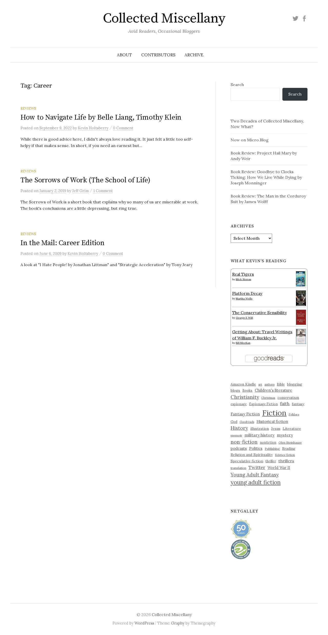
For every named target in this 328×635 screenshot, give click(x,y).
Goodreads (247, 422)
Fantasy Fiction (245, 414)
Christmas (268, 398)
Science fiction (285, 455)
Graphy (177, 623)
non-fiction (244, 442)
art (260, 384)
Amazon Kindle (243, 384)
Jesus (275, 428)
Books (247, 390)
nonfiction (268, 442)
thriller (270, 461)
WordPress (144, 623)
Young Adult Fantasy (255, 475)
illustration (259, 428)
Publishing (272, 449)
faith (285, 404)
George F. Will (244, 317)
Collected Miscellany (164, 18)
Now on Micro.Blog (250, 139)
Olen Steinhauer (290, 442)
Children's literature (273, 390)
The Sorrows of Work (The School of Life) (85, 180)
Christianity (245, 397)
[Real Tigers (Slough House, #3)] (301, 278)
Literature (292, 428)
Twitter (257, 467)
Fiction (274, 413)
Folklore (294, 414)
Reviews (28, 108)
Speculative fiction (247, 461)
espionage (239, 404)
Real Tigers (243, 274)
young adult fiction (256, 482)
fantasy (298, 404)
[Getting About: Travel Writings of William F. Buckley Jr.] (301, 335)
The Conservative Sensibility (259, 312)
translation (238, 468)
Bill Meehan (243, 343)
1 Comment (103, 190)
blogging (294, 384)
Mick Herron (243, 279)
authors (269, 384)
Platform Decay (247, 293)
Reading (288, 448)
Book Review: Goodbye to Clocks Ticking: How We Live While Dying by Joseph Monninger (266, 177)
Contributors (158, 55)
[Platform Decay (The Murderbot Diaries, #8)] (301, 297)
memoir (236, 435)
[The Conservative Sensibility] (301, 316)
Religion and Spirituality (252, 454)
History (239, 428)
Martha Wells (244, 298)
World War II (279, 467)
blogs (235, 390)
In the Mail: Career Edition (62, 242)
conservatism (288, 397)
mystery (285, 435)
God (234, 422)
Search (237, 84)
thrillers (286, 460)
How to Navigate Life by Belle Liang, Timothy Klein (100, 117)
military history (259, 435)
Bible (281, 384)
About (124, 55)
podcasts (239, 448)
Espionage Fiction (263, 404)
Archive (193, 55)
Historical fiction (272, 421)
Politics (255, 448)
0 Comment (123, 128)
